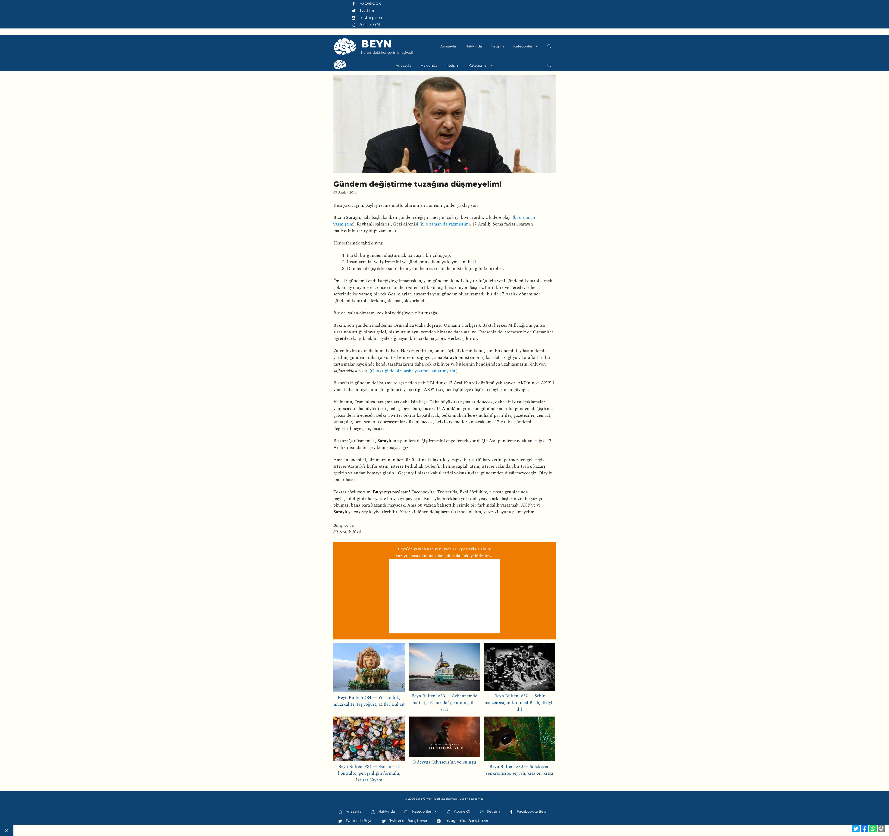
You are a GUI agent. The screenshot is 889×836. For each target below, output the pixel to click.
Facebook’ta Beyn (532, 811)
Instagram (370, 17)
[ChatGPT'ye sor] (881, 828)
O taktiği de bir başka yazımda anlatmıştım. (413, 371)
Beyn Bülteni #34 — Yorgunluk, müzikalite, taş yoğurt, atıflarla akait (369, 701)
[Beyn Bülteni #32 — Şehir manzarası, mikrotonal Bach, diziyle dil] (519, 668)
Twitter (366, 10)
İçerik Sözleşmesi (445, 798)
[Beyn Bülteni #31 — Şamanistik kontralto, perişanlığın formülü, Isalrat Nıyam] (369, 740)
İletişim (497, 46)
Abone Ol (369, 24)
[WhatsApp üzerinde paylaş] (873, 828)
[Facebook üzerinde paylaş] (864, 828)
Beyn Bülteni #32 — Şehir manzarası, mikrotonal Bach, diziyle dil (519, 703)
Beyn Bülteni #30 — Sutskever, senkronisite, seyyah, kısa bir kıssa (519, 770)
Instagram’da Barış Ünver (466, 820)
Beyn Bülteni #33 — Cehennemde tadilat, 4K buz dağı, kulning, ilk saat (444, 703)
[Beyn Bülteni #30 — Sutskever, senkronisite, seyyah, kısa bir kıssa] (519, 740)
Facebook (369, 3)
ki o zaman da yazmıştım (445, 224)
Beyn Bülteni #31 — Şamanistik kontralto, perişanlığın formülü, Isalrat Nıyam (369, 773)
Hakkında (473, 46)
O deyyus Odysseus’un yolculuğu (444, 762)
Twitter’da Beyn (359, 820)
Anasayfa (448, 46)
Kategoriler (522, 46)
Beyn (376, 43)
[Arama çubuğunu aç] (549, 46)
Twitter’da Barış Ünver (407, 820)
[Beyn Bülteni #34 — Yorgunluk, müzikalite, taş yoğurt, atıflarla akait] (369, 669)
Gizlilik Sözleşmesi (472, 798)
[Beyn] (340, 65)
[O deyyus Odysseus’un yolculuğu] (444, 738)
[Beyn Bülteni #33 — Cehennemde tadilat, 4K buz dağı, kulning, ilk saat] (444, 668)
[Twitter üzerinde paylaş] (856, 828)
